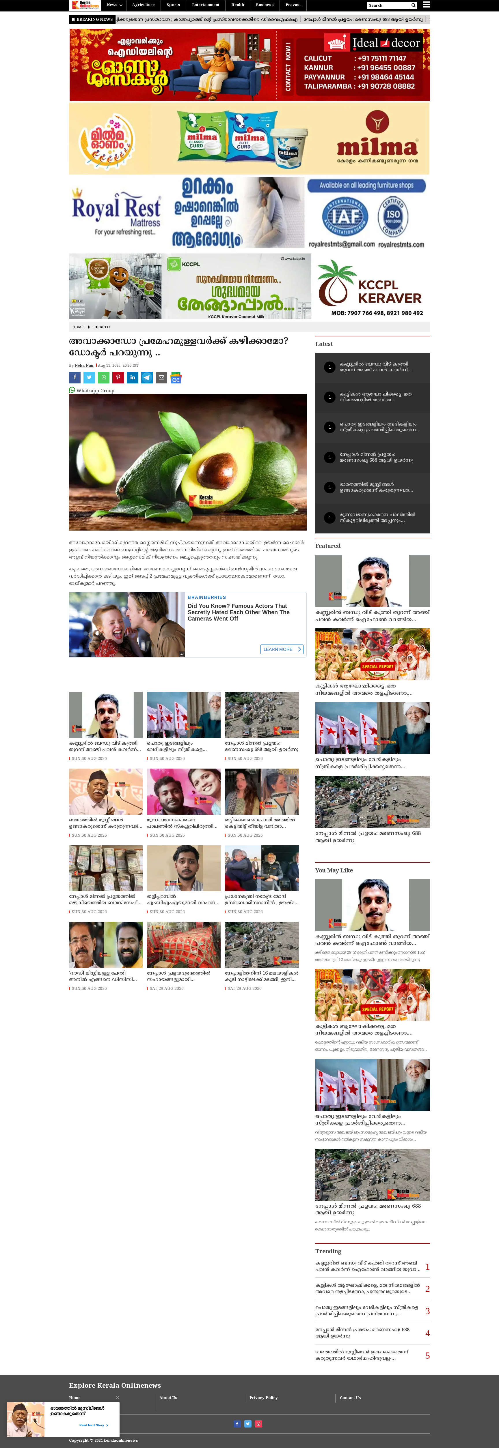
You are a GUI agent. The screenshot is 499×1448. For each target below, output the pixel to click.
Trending (328, 1252)
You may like (334, 871)
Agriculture (143, 5)
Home (78, 327)
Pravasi (293, 5)
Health (237, 5)
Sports (173, 5)
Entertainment (205, 5)
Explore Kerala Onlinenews (115, 1386)
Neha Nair (84, 366)
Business (265, 5)
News (112, 5)
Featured (327, 546)
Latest (324, 344)
